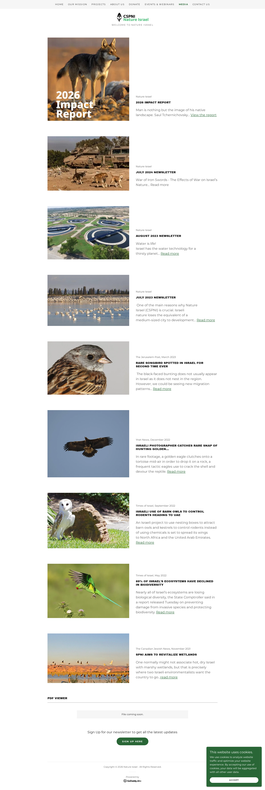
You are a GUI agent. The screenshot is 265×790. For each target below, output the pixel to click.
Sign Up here (132, 741)
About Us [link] (117, 4)
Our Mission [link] (77, 4)
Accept (234, 780)
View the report (204, 115)
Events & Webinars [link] (159, 4)
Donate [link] (134, 4)
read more (169, 677)
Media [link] (183, 4)
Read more (170, 254)
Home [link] (59, 4)
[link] (132, 17)
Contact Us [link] (201, 4)
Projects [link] (99, 4)
